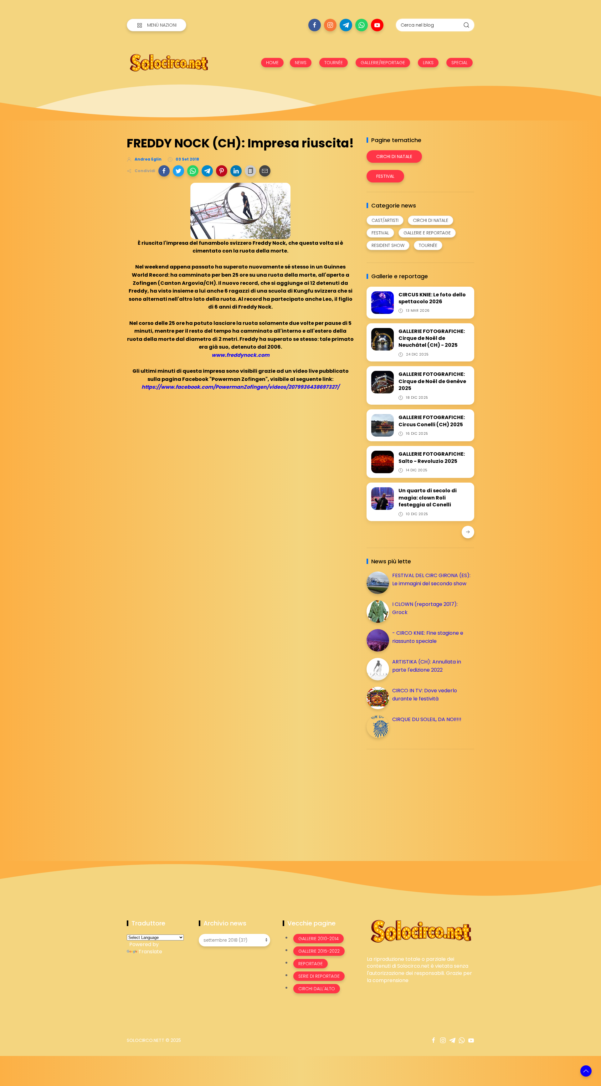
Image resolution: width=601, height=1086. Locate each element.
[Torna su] (586, 1071)
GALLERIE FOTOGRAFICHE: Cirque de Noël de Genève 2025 (432, 381)
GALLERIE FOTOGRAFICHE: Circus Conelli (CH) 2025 (431, 421)
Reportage (310, 963)
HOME (272, 62)
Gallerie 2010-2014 (318, 938)
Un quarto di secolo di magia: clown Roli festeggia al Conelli (427, 497)
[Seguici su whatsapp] (361, 25)
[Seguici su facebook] (314, 25)
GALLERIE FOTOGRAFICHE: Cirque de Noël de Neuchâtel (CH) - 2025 (431, 338)
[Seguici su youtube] (377, 25)
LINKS (428, 62)
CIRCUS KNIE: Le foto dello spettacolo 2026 (432, 298)
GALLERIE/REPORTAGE (383, 62)
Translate (150, 951)
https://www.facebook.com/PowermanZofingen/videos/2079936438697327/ (240, 387)
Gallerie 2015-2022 (319, 951)
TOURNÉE (333, 62)
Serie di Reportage (319, 976)
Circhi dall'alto (316, 989)
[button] (164, 171)
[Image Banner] (420, 930)
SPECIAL (459, 62)
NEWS (300, 62)
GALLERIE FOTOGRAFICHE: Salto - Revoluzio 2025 (431, 457)
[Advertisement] (413, 798)
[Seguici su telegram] (346, 25)
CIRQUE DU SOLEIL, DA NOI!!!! (426, 719)
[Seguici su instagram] (330, 25)
